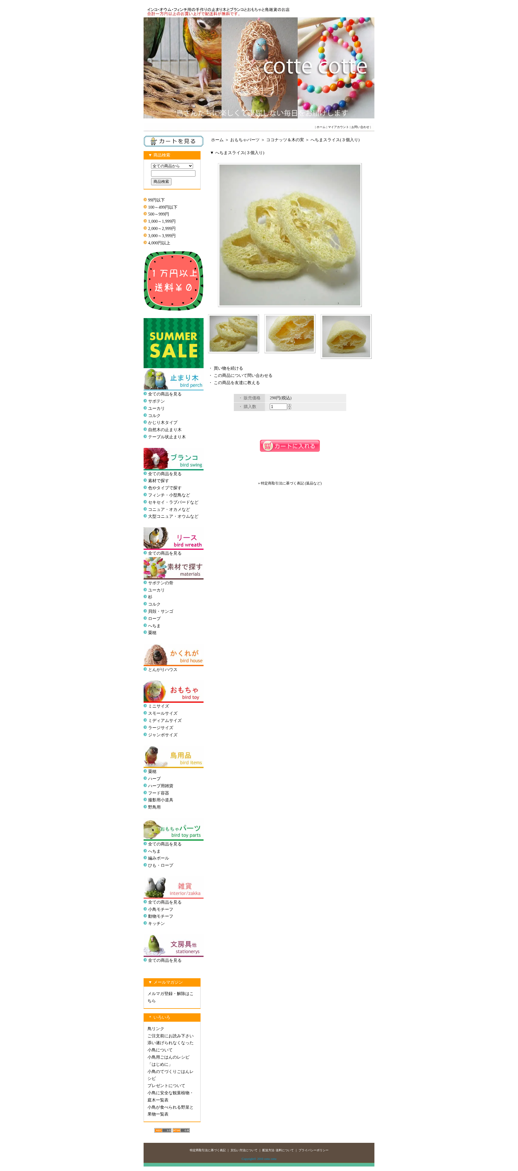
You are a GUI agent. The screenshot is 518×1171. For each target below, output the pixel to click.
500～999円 (158, 214)
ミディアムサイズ (165, 720)
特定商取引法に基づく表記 (208, 1150)
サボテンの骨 (160, 583)
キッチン (156, 923)
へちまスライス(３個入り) (335, 140)
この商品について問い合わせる (243, 375)
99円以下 (156, 200)
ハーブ (154, 778)
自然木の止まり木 (165, 430)
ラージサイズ (160, 728)
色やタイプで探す (165, 488)
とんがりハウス (162, 669)
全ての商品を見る (165, 394)
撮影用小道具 (160, 800)
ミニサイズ (158, 706)
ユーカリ (156, 408)
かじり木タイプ (162, 422)
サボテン (156, 401)
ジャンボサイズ (162, 735)
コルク (154, 415)
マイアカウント (338, 127)
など (194, 516)
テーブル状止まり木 (167, 437)
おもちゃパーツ (245, 140)
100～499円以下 (162, 207)
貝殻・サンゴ (160, 611)
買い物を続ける (228, 368)
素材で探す (158, 480)
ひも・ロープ (160, 865)
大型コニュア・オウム (169, 516)
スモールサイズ (162, 713)
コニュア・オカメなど (169, 509)
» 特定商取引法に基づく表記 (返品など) (290, 483)
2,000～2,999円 (162, 228)
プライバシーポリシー (314, 1150)
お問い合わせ (360, 127)
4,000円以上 (159, 243)
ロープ (154, 618)
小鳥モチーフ (160, 909)
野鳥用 (154, 807)
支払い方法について (244, 1150)
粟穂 (152, 632)
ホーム (321, 127)
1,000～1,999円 (162, 221)
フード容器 (158, 793)
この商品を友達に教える (237, 382)
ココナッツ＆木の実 (285, 140)
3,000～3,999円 (162, 236)
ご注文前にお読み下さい (170, 1036)
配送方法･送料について (278, 1150)
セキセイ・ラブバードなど (173, 502)
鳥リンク (155, 1028)
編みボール (158, 858)
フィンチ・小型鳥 (165, 495)
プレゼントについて (166, 1085)
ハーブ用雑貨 (160, 786)
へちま (154, 626)
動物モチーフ (160, 916)
